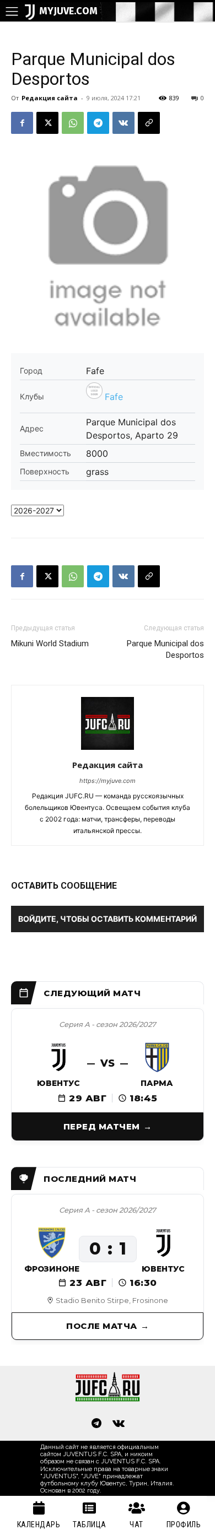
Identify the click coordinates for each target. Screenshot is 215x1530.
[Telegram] (98, 123)
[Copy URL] (149, 123)
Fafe (114, 396)
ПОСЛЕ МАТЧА (101, 1326)
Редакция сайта (50, 98)
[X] (47, 123)
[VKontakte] (119, 1424)
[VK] (123, 123)
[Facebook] (22, 123)
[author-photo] (107, 749)
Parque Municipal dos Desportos (165, 649)
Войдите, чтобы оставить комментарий (107, 918)
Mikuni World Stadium (50, 643)
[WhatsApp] (73, 123)
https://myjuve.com (107, 781)
